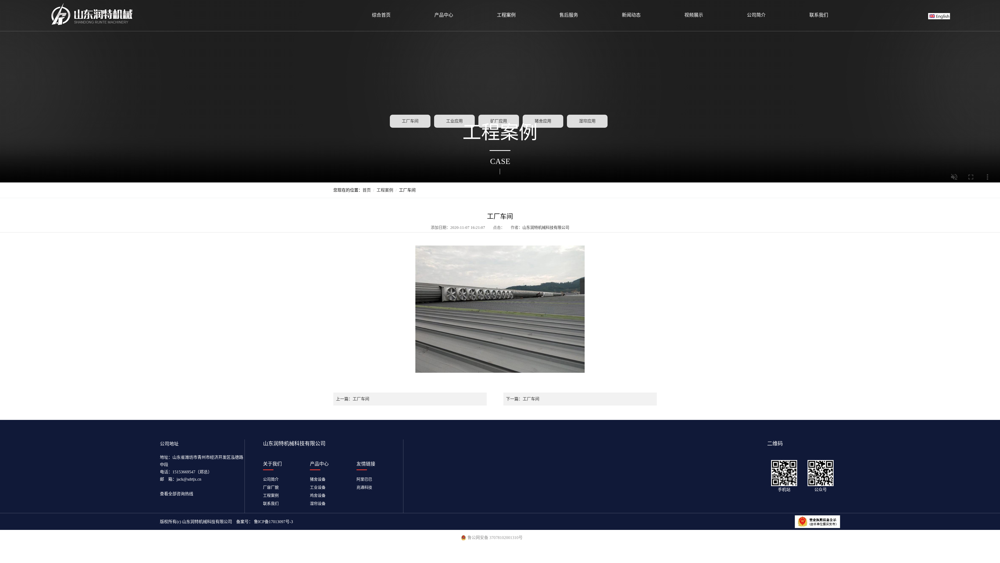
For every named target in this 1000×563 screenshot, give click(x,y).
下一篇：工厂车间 (522, 399)
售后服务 (568, 15)
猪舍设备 (319, 479)
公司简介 (756, 15)
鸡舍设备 (319, 495)
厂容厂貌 (271, 487)
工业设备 (319, 487)
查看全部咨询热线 (176, 494)
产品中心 (443, 15)
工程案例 (506, 15)
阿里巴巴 (364, 479)
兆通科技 (364, 487)
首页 (366, 190)
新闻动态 (631, 15)
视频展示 (693, 15)
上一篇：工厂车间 (352, 399)
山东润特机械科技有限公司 (545, 227)
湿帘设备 (319, 503)
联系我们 (818, 15)
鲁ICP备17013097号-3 (273, 521)
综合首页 (381, 15)
